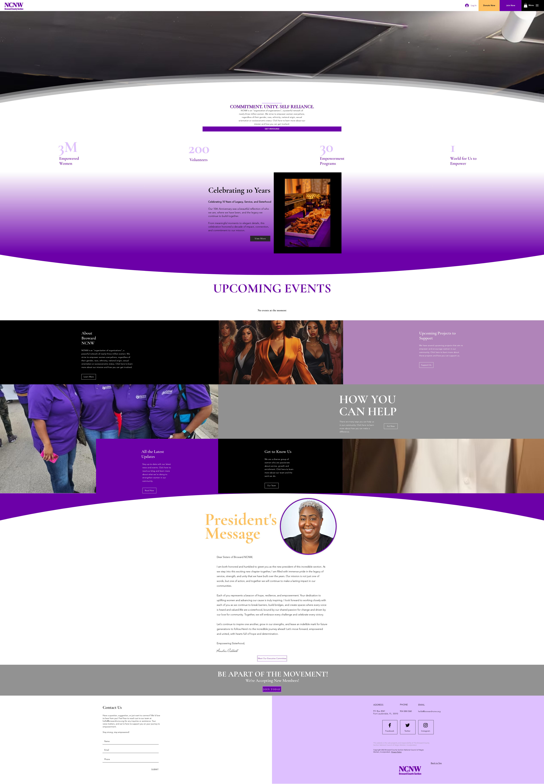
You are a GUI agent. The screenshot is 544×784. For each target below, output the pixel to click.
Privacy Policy (396, 752)
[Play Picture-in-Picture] (333, 249)
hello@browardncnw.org (113, 721)
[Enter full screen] (337, 249)
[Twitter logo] (407, 725)
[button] (531, 5)
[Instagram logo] (425, 725)
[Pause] (277, 249)
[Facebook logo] (390, 725)
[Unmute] (282, 249)
